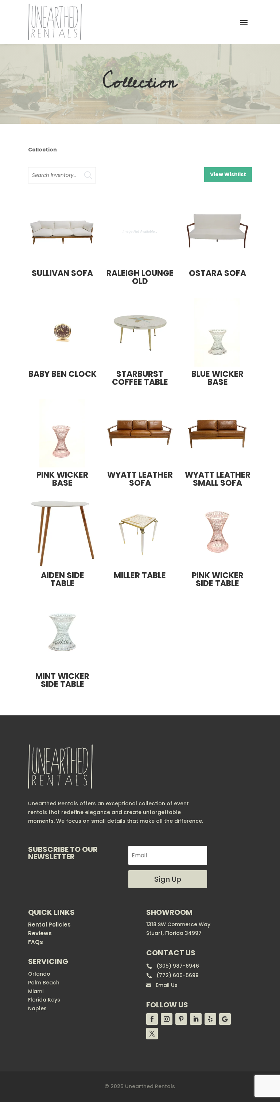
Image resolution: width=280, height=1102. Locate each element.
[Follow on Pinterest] (181, 1019)
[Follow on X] (152, 1033)
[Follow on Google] (225, 1019)
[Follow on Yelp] (210, 1019)
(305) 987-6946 (172, 965)
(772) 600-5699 (172, 975)
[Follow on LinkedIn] (196, 1019)
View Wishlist (228, 174)
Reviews (40, 933)
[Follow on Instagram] (166, 1019)
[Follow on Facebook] (152, 1019)
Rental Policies (49, 924)
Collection (42, 149)
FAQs (35, 942)
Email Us (162, 985)
